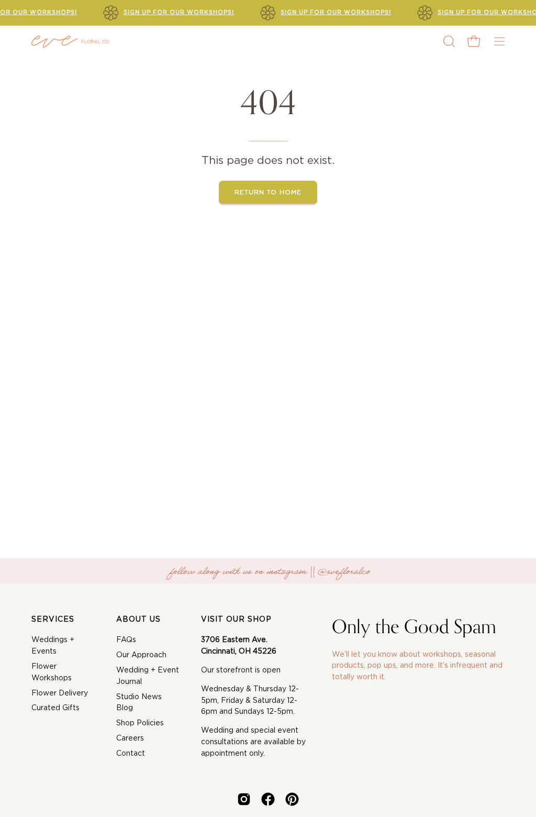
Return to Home (268, 192)
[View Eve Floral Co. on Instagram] (244, 799)
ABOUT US (138, 619)
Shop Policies (140, 723)
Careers (130, 738)
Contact (130, 753)
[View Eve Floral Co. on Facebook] (268, 799)
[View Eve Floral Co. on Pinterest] (292, 799)
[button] (448, 41)
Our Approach (141, 655)
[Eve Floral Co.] (70, 42)
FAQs (126, 640)
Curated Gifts (55, 708)
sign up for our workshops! (179, 12)
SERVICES (52, 619)
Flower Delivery (59, 693)
